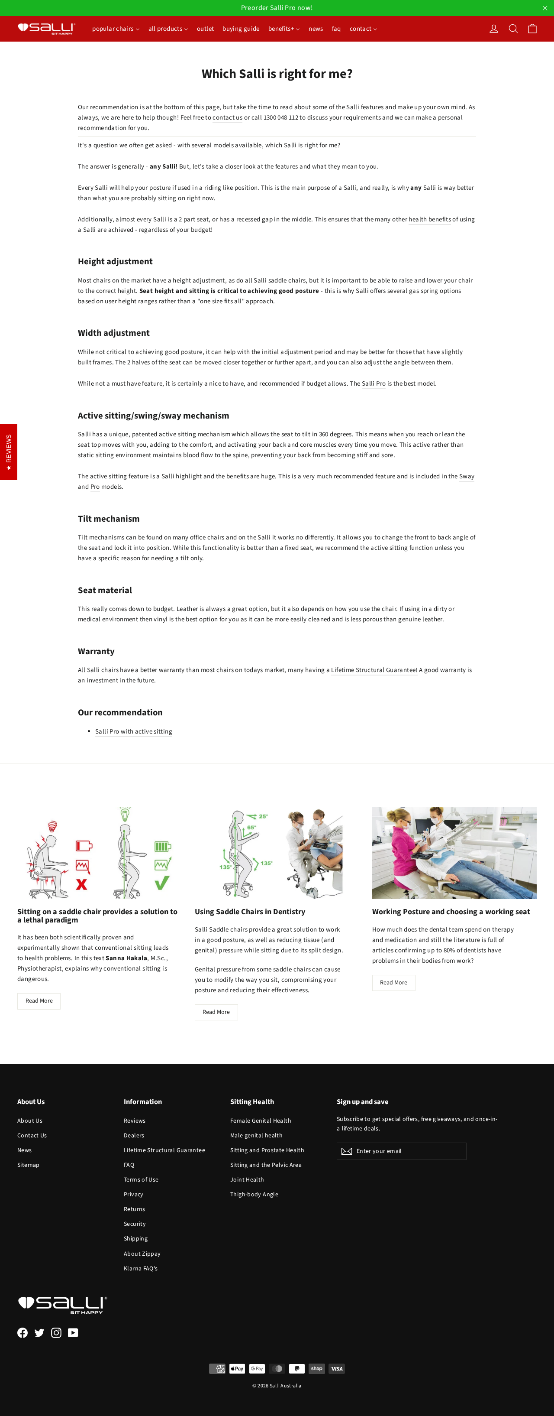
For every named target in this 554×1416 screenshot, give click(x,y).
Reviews (135, 1121)
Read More (39, 1001)
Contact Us (32, 1135)
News (24, 1150)
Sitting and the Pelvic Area (266, 1165)
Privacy (134, 1194)
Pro (95, 486)
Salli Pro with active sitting (133, 731)
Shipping (136, 1238)
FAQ (129, 1165)
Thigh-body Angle (254, 1194)
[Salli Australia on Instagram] (56, 1332)
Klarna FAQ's (141, 1268)
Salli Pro (374, 383)
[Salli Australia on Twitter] (39, 1332)
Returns (134, 1209)
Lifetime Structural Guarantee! (374, 670)
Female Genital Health (260, 1121)
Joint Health (247, 1180)
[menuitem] (116, 28)
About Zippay (142, 1254)
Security (135, 1224)
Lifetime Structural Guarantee (164, 1150)
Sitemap (28, 1165)
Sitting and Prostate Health (267, 1150)
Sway (467, 476)
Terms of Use (141, 1180)
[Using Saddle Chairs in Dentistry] (277, 853)
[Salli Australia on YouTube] (73, 1332)
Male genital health (256, 1135)
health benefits (430, 219)
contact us (227, 117)
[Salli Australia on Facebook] (22, 1332)
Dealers (134, 1135)
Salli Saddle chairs (221, 929)
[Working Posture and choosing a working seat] (454, 853)
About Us (29, 1121)
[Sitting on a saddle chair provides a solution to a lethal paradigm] (99, 853)
